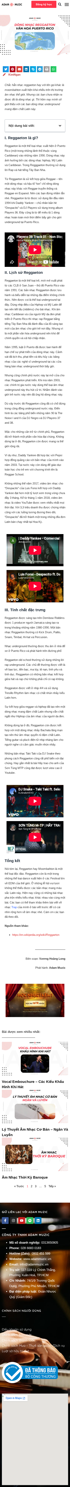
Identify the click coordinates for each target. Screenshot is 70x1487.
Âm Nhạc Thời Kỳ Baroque (25, 1177)
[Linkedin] (38, 1220)
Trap (14, 907)
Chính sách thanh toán (18, 1340)
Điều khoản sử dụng (17, 1329)
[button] (60, 4)
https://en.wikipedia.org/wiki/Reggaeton (35, 934)
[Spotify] (30, 1220)
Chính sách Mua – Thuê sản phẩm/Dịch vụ (33, 1345)
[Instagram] (13, 1220)
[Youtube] (21, 1220)
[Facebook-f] (5, 1220)
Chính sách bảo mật (17, 1335)
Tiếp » (52, 1186)
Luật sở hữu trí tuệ (15, 1351)
